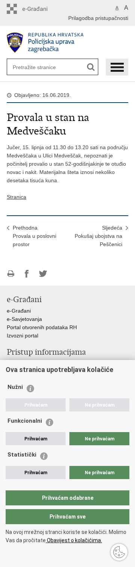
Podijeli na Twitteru (43, 274)
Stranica (16, 197)
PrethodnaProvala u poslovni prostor (34, 236)
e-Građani (19, 311)
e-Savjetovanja (24, 319)
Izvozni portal (22, 336)
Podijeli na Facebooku (27, 274)
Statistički (22, 454)
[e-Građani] (39, 9)
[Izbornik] (117, 67)
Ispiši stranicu (11, 274)
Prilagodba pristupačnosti (98, 18)
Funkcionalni (25, 420)
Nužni (15, 387)
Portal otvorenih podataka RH (42, 327)
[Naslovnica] (67, 42)
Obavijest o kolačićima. (74, 540)
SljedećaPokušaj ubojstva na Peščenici (98, 236)
